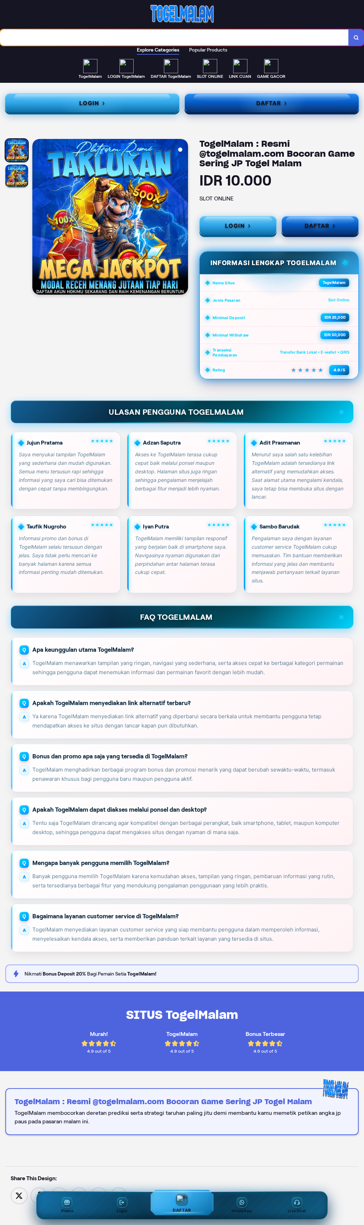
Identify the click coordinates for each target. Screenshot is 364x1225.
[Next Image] (182, 218)
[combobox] (174, 37)
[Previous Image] (38, 218)
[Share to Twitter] (19, 1195)
